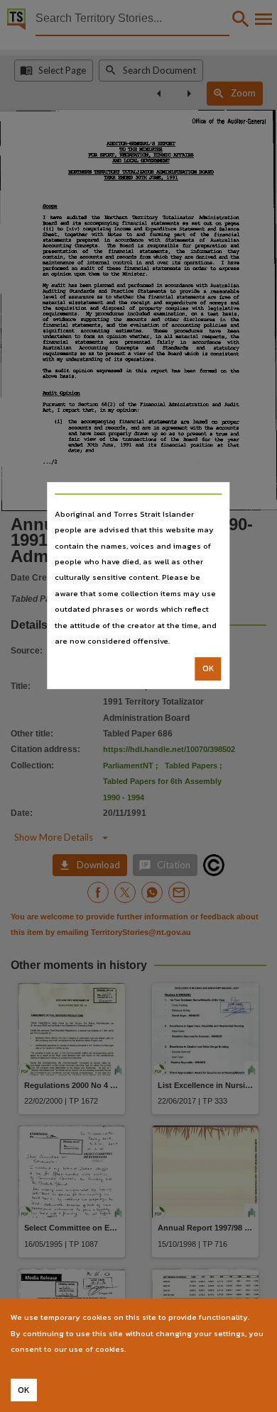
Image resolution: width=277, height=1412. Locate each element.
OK (208, 669)
